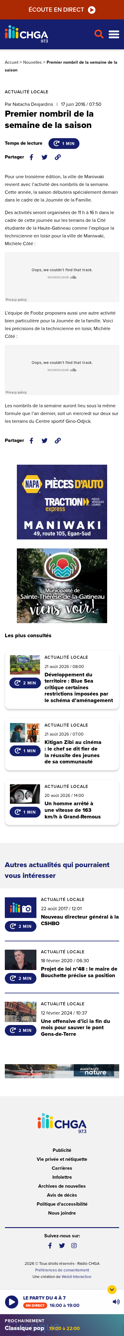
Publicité (62, 1150)
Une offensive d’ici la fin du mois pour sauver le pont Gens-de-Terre (75, 1027)
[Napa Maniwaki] (62, 502)
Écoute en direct (56, 9)
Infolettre (62, 1177)
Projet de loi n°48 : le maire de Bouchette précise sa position (79, 972)
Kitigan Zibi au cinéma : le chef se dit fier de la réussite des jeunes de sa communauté (73, 752)
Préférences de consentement (62, 1270)
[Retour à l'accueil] (47, 34)
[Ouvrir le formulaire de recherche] (99, 34)
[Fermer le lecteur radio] (112, 1290)
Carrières (62, 1168)
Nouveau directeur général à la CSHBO (80, 920)
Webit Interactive (76, 1276)
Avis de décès (62, 1195)
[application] (116, 1301)
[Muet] (116, 1302)
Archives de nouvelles (62, 1186)
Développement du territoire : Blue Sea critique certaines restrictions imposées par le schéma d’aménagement (79, 688)
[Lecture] (11, 1302)
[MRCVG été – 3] (62, 1071)
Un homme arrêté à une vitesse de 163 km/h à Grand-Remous (73, 810)
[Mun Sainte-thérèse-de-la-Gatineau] (62, 585)
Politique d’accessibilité (62, 1204)
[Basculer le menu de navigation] (114, 34)
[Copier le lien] (58, 157)
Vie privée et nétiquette (62, 1159)
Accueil (11, 62)
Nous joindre (62, 1213)
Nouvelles (32, 62)
